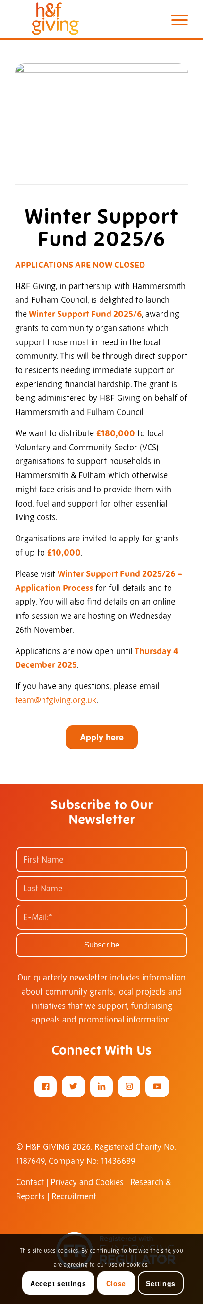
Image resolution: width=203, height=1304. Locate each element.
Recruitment (73, 1196)
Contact (30, 1182)
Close (116, 1283)
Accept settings (58, 1283)
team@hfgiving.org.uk (55, 700)
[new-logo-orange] (84, 19)
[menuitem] (175, 19)
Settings (161, 1283)
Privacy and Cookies (87, 1182)
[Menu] (175, 19)
